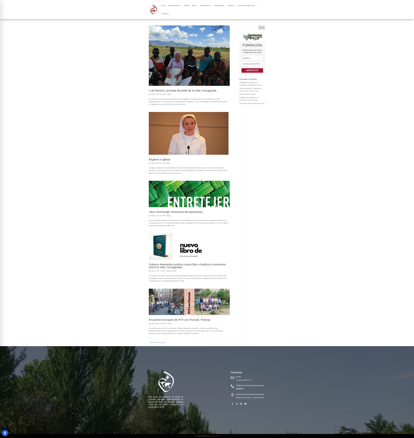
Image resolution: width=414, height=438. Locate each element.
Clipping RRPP (215, 436)
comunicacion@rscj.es (243, 380)
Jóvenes (231, 5)
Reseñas (173, 271)
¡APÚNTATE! (252, 70)
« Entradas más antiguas (157, 342)
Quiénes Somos (173, 5)
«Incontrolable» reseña (247, 94)
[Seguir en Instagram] (241, 403)
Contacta (165, 14)
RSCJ (153, 94)
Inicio (163, 5)
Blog (194, 5)
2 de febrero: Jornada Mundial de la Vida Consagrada (182, 90)
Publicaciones (205, 5)
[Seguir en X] (236, 403)
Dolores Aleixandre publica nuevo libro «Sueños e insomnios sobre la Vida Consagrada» (187, 265)
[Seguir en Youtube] (245, 403)
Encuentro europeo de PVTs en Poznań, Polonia (179, 320)
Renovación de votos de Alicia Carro (252, 103)
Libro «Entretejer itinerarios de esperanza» (176, 212)
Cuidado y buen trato (246, 5)
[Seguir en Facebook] (232, 403)
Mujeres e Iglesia (159, 159)
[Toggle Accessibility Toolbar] (5, 433)
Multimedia (219, 5)
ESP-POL (187, 5)
